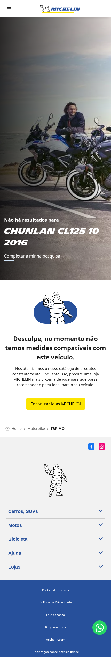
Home (17, 428)
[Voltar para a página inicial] (60, 8)
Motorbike (36, 428)
